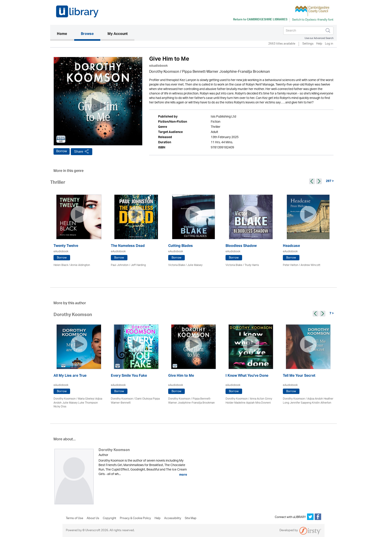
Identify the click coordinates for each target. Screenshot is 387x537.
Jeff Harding (138, 265)
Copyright (109, 518)
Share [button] (78, 151)
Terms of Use (74, 518)
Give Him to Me (181, 376)
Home (65, 34)
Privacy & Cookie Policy (135, 518)
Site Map (190, 518)
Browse (87, 34)
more (182, 474)
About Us (93, 518)
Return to (260, 20)
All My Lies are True (70, 376)
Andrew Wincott (310, 265)
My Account (118, 34)
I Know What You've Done (247, 376)
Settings (308, 44)
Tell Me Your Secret (299, 376)
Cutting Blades (180, 246)
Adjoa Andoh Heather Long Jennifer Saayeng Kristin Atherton (308, 401)
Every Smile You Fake (129, 376)
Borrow (61, 151)
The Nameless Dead (128, 246)
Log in (329, 44)
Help (319, 44)
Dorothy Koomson (164, 72)
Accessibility (172, 518)
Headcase (291, 246)
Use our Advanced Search (319, 38)
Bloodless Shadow (241, 246)
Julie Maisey (194, 265)
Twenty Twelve (66, 246)
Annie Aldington (80, 265)
